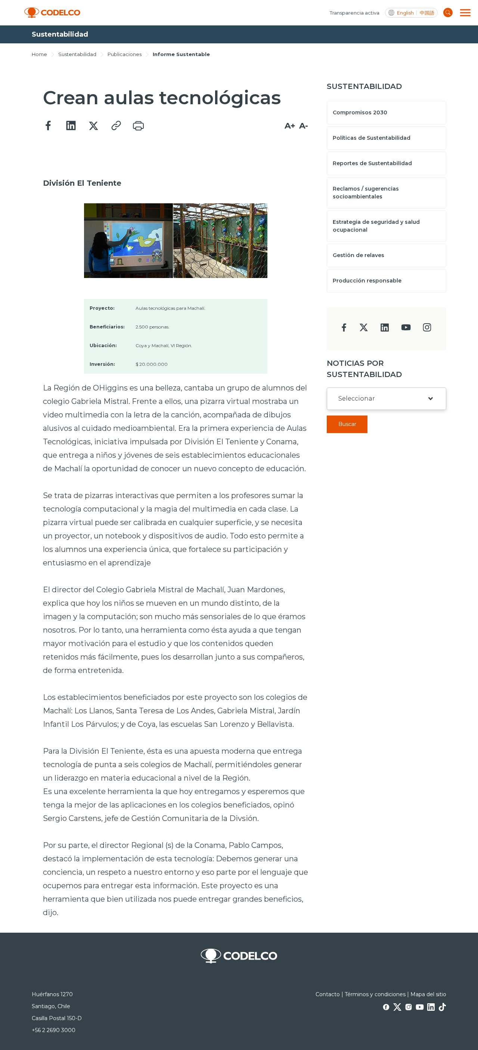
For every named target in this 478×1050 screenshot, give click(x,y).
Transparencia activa (354, 13)
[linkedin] (385, 329)
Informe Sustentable (181, 54)
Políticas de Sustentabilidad (371, 138)
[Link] (115, 126)
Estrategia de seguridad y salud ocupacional (376, 226)
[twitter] (363, 330)
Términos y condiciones (375, 994)
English (405, 12)
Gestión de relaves (358, 255)
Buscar (347, 424)
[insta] (427, 329)
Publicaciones (125, 54)
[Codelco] (52, 13)
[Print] (138, 126)
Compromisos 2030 (360, 112)
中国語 (427, 12)
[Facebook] (48, 126)
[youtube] (406, 329)
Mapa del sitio (428, 994)
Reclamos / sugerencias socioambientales (366, 192)
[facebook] (344, 329)
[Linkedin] (71, 126)
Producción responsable (367, 280)
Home (39, 54)
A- (303, 126)
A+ (290, 126)
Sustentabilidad (77, 54)
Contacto (328, 994)
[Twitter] (93, 126)
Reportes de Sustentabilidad (372, 163)
